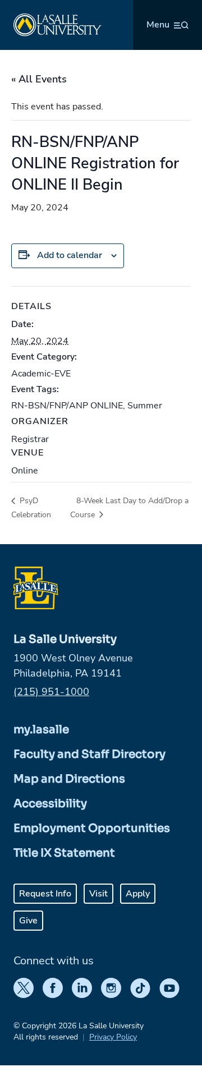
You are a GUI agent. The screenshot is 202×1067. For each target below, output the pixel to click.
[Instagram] (111, 988)
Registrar (30, 439)
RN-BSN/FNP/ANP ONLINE (67, 405)
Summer (144, 405)
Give (28, 920)
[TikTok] (140, 988)
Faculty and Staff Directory (89, 754)
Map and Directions (69, 779)
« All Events (39, 79)
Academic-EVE (41, 373)
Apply (138, 893)
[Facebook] (53, 988)
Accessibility (50, 804)
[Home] (57, 24)
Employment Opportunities (91, 828)
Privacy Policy (113, 1037)
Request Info (45, 893)
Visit (98, 893)
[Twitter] (23, 988)
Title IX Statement (64, 853)
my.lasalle (41, 730)
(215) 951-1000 (51, 691)
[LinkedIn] (82, 988)
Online (24, 470)
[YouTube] (169, 988)
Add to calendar (69, 255)
